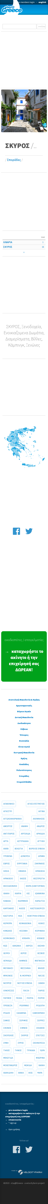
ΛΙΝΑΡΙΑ (7, 242)
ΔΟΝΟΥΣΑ (25, 856)
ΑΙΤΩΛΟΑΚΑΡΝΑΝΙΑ (12, 818)
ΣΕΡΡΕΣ (41, 1020)
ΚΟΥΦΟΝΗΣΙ (9, 938)
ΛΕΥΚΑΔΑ (7, 960)
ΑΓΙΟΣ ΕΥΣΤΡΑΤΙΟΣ (36, 803)
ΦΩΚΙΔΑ (28, 1065)
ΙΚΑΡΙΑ (18, 893)
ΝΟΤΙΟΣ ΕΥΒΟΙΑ (24, 983)
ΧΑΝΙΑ (21, 1072)
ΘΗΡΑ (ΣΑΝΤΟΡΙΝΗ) (35, 886)
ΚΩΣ (5, 945)
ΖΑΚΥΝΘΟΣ (40, 863)
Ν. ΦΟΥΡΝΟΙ (25, 975)
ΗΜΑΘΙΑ (22, 871)
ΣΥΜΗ (6, 1042)
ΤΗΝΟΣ (18, 1050)
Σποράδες (14, 160)
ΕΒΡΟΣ (6, 863)
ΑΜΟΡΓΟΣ (7, 826)
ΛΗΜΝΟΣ (23, 960)
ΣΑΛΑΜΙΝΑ (21, 1013)
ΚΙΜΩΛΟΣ (7, 930)
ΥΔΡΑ (42, 1050)
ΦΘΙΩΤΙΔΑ (8, 1057)
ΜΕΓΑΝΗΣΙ (8, 968)
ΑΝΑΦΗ (24, 826)
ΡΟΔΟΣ (6, 1013)
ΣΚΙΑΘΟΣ (40, 1028)
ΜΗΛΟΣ (41, 968)
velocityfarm (32, 1183)
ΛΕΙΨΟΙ (6, 953)
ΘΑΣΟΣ (23, 878)
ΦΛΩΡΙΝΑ (40, 1057)
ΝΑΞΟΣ (41, 975)
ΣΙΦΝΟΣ (23, 1028)
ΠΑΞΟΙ (26, 990)
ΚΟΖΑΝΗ (23, 930)
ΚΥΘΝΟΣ (41, 938)
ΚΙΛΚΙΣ (41, 923)
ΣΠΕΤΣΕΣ (40, 1035)
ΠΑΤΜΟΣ (7, 998)
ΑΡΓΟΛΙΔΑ (25, 833)
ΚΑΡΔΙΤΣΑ (40, 901)
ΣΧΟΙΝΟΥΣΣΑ (39, 1042)
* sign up (12, 1123)
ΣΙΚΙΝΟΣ (7, 1028)
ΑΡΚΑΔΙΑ (40, 833)
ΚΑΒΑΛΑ (7, 901)
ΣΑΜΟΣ (6, 1020)
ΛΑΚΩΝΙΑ (16, 945)
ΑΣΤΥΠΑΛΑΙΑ (23, 841)
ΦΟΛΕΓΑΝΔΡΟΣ (10, 1065)
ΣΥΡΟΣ (21, 1042)
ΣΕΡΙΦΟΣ (23, 1020)
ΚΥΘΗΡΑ (26, 938)
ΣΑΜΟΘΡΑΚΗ (39, 1013)
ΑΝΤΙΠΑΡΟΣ (9, 833)
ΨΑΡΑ (39, 1072)
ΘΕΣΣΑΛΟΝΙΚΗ (10, 886)
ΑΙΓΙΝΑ (41, 811)
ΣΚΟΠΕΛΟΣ (8, 1035)
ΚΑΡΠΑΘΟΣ (8, 908)
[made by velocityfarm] (27, 1172)
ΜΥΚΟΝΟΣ (8, 975)
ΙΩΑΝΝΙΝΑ (40, 893)
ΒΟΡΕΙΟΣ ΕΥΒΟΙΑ (37, 848)
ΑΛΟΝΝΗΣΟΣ (39, 818)
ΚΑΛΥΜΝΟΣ (23, 901)
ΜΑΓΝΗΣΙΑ (40, 960)
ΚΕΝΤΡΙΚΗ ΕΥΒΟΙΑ (36, 915)
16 (43, 246)
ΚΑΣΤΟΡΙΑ (8, 915)
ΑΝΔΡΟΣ (41, 826)
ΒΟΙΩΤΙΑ (19, 848)
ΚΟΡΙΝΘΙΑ (40, 930)
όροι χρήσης (14, 1129)
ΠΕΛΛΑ (19, 998)
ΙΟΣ (28, 893)
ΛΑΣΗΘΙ (41, 945)
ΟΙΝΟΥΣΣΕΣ (8, 990)
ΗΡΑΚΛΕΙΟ (8, 878)
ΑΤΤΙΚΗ (41, 841)
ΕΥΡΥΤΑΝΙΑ (22, 863)
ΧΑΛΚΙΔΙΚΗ (8, 1072)
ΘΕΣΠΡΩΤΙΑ (39, 878)
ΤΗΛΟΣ (6, 1050)
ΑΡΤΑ (5, 841)
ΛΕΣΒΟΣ (41, 953)
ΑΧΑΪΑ (6, 848)
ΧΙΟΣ (30, 1072)
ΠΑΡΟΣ (41, 990)
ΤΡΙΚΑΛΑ (31, 1050)
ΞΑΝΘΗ (41, 983)
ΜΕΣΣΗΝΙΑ (26, 968)
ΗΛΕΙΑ (6, 871)
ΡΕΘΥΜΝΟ (24, 1005)
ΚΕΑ (20, 915)
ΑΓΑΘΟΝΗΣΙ (8, 803)
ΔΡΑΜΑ (41, 856)
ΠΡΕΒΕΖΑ (7, 1005)
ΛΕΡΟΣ (24, 953)
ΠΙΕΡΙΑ (30, 998)
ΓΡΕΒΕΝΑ (7, 856)
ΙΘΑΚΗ (6, 893)
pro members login (26, 2)
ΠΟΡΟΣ (41, 998)
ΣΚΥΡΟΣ (7, 247)
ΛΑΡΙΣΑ (29, 945)
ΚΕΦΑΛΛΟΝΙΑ (25, 923)
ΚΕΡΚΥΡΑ (7, 923)
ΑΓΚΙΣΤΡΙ (7, 811)
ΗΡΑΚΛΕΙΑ (40, 871)
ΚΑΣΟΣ (22, 908)
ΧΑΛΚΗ (42, 1065)
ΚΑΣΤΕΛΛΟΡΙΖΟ (37, 908)
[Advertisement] (24, 60)
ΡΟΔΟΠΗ (40, 1005)
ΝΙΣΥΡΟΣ (7, 983)
